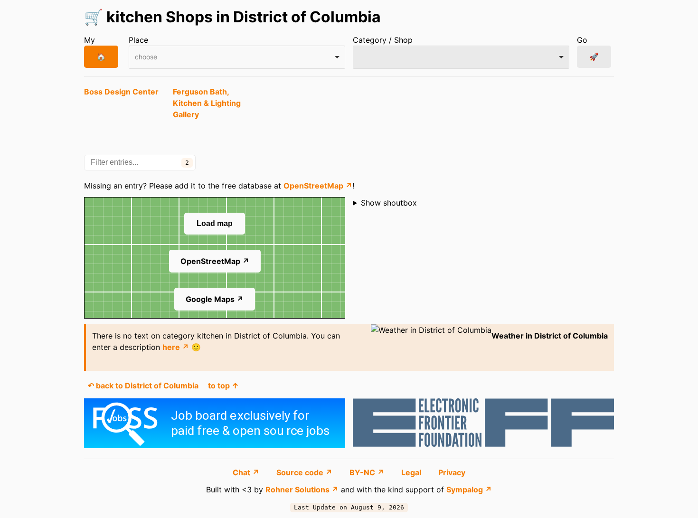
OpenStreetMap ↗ (317, 185)
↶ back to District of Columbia (143, 385)
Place (138, 40)
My (89, 40)
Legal (412, 472)
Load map (215, 223)
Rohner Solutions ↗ (302, 489)
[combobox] (237, 57)
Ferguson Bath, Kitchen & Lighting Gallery (207, 103)
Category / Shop (383, 40)
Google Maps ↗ (215, 299)
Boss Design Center (121, 91)
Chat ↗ (247, 472)
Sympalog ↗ (469, 489)
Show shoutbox (389, 202)
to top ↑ (223, 385)
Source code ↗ (305, 472)
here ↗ (175, 347)
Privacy (451, 472)
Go (582, 40)
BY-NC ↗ (367, 472)
